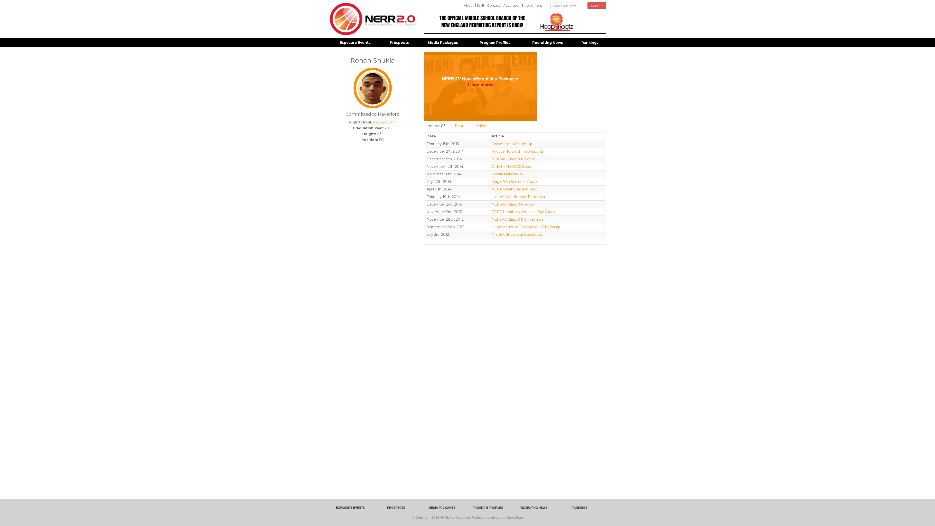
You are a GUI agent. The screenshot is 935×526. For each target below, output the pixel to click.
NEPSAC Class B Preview (513, 159)
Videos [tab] (481, 126)
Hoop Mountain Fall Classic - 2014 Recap (526, 227)
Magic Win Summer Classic (515, 181)
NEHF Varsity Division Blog (514, 189)
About (469, 5)
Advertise (510, 5)
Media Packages (443, 42)
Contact (493, 5)
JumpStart (515, 517)
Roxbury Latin (385, 122)
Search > (597, 5)
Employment (532, 5)
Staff (480, 5)
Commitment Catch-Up (512, 144)
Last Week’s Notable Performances (522, 197)
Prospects (399, 42)
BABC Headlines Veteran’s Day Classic (524, 212)
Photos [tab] (461, 126)
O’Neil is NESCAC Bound (512, 166)
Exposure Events (355, 42)
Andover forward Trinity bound (517, 151)
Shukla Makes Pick (507, 174)
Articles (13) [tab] (437, 126)
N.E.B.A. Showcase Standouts (517, 234)
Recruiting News (547, 42)
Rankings (589, 42)
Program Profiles (495, 42)
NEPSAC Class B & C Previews (517, 219)
